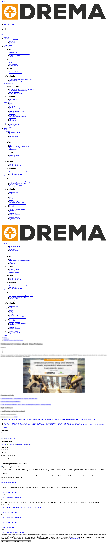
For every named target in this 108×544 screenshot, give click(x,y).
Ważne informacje (66, 419)
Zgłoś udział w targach (14, 55)
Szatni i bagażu (12, 100)
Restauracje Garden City (15, 108)
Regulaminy (49, 419)
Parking (11, 107)
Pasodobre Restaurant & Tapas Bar (17, 111)
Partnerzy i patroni (13, 43)
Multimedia (12, 42)
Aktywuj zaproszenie (14, 92)
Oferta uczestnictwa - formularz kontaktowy (19, 54)
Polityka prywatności (75, 538)
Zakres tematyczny (13, 41)
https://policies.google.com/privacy (9, 482)
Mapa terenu (12, 106)
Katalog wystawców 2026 (15, 93)
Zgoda (3, 467)
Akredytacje (12, 127)
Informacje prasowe (14, 124)
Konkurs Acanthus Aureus (15, 73)
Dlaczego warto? (13, 52)
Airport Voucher (96, 424)
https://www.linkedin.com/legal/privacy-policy (11, 497)
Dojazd (11, 103)
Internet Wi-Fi (12, 118)
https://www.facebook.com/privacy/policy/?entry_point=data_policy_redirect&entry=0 (21, 507)
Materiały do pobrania (14, 125)
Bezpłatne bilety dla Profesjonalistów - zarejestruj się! (21, 89)
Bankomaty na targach (14, 115)
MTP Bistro (12, 114)
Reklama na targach (14, 62)
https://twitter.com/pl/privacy (7, 527)
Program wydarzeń (8, 45)
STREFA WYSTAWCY (9, 24)
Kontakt (5, 128)
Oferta (24, 419)
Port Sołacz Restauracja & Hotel (16, 110)
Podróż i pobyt (7, 102)
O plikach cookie (18, 467)
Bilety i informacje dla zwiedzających (18, 90)
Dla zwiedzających (13, 99)
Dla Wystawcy (7, 46)
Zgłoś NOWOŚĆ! (13, 56)
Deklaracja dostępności (14, 122)
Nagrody (33, 419)
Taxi (10, 119)
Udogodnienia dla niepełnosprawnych (18, 116)
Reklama (29, 419)
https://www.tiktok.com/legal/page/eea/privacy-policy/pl (13, 532)
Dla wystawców (13, 80)
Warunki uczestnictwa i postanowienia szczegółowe (21, 79)
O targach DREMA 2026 (15, 39)
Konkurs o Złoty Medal (14, 71)
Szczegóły (10, 467)
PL (4, 25)
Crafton (11, 458)
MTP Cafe (11, 112)
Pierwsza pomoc (13, 120)
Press (5, 123)
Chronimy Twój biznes (40, 419)
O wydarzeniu (7, 38)
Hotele (10, 104)
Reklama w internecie (14, 65)
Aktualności (6, 37)
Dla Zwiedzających (8, 83)
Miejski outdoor (13, 64)
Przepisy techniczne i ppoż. (15, 81)
